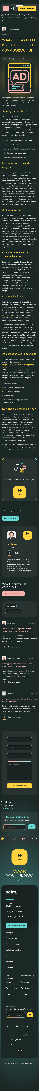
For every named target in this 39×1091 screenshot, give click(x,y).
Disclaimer (14, 1044)
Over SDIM (25, 988)
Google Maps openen (15, 925)
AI (7, 955)
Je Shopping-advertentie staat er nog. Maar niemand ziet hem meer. (17, 665)
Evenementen (11, 988)
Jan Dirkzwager (13, 29)
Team (8, 993)
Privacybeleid (15, 1040)
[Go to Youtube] (17, 1026)
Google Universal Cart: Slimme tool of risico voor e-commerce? (19, 700)
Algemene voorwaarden (19, 1035)
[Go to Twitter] (7, 1026)
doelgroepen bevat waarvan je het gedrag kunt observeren (18, 366)
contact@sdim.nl (14, 916)
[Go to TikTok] (31, 1026)
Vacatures (10, 961)
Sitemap (24, 993)
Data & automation (13, 950)
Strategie (9, 932)
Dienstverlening (27, 975)
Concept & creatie (13, 944)
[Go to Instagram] (22, 1026)
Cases (8, 982)
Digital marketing (12, 611)
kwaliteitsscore (7, 315)
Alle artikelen (9, 977)
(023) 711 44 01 (14, 911)
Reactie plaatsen (18, 786)
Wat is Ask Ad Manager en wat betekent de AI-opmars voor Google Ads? (18, 630)
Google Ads (8, 59)
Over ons (9, 967)
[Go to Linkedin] (27, 1026)
